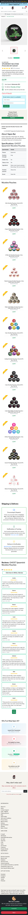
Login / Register (4, 811)
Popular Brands (4, 849)
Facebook (3, 874)
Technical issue (4, 861)
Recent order (4, 858)
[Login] (23, 8)
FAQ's (2, 808)
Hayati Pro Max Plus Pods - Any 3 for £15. (13, 1)
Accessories (3, 845)
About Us (3, 806)
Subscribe (6, 106)
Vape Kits (3, 840)
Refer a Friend (4, 828)
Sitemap (3, 826)
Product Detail (13, 112)
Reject (14, 912)
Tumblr (2, 879)
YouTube (3, 877)
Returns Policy (4, 821)
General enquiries (5, 863)
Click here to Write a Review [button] (14, 573)
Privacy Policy (9, 794)
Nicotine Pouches (10, 16)
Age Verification (7, 546)
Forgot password (5, 813)
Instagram (3, 875)
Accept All (14, 908)
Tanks (2, 844)
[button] (2, 8)
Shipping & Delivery (12, 116)
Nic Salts (3, 839)
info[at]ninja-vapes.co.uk (7, 866)
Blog (2, 814)
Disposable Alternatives (6, 837)
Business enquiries (5, 856)
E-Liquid (3, 834)
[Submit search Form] (26, 11)
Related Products (12, 114)
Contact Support (5, 810)
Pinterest (3, 880)
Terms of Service (16, 794)
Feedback (3, 860)
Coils (2, 842)
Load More (14, 711)
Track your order (15, 534)
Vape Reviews (4, 850)
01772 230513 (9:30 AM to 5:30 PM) (9, 864)
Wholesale (3, 835)
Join (25, 791)
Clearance (3, 847)
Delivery (3, 823)
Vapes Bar (5, 62)
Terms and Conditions (6, 818)
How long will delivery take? (7, 868)
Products (3, 16)
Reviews (12, 117)
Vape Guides (4, 816)
